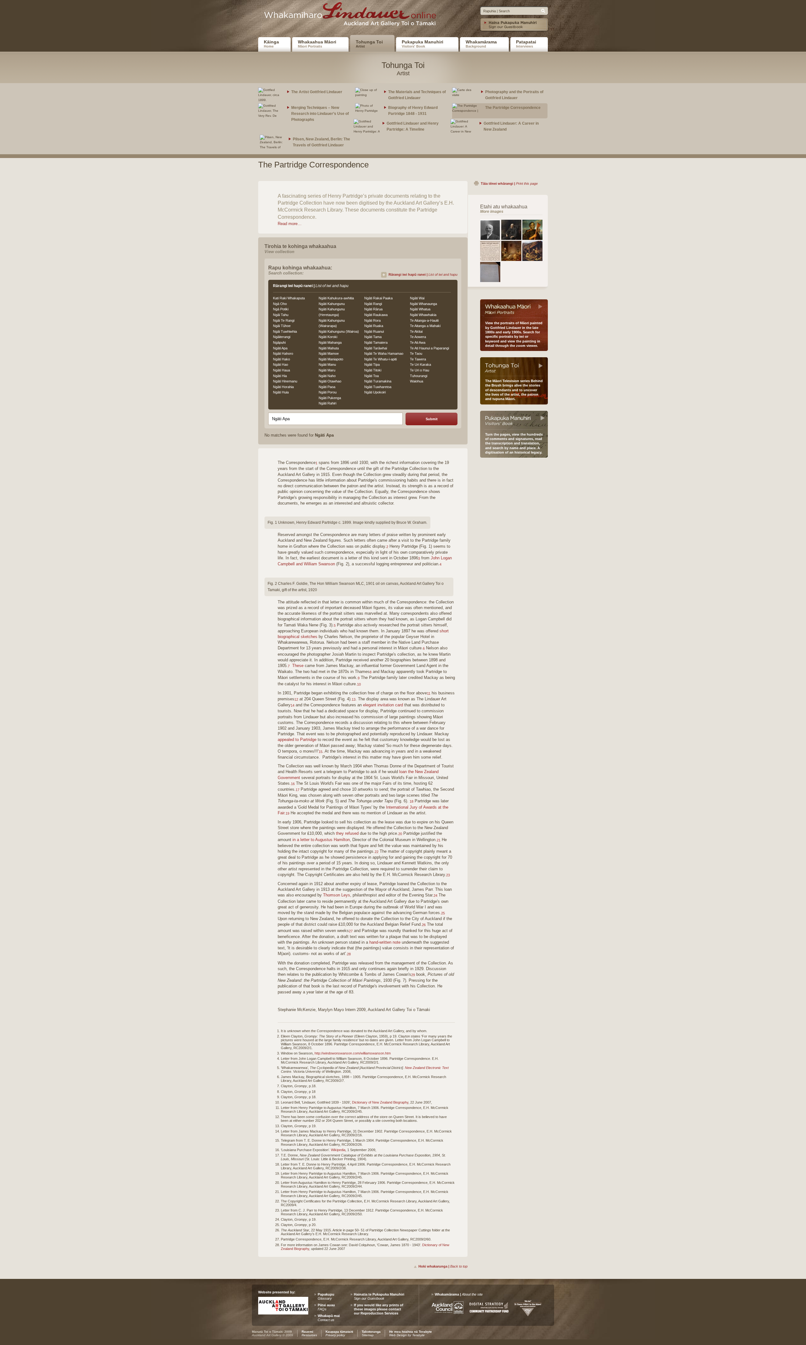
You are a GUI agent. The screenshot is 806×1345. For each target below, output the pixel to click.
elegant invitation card (383, 705)
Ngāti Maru (327, 370)
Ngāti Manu (327, 364)
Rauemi (309, 1333)
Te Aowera (418, 337)
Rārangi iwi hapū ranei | (423, 274)
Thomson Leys (336, 895)
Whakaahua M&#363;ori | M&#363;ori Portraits (514, 308)
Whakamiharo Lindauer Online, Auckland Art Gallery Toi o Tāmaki (352, 16)
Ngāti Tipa (372, 364)
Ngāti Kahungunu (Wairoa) (339, 331)
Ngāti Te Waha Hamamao (383, 353)
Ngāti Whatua (420, 309)
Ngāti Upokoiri (375, 392)
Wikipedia (338, 1150)
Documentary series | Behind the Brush (514, 366)
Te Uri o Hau (419, 370)
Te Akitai (416, 331)
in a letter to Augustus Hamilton (321, 839)
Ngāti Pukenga (330, 398)
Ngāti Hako (281, 359)
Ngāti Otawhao (330, 381)
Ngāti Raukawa (376, 315)
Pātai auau (326, 1307)
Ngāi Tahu (280, 315)
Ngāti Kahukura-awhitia (336, 298)
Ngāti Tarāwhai (375, 348)
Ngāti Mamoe (329, 353)
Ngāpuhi (279, 342)
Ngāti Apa (280, 348)
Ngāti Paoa (327, 387)
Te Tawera (418, 359)
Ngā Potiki (280, 309)
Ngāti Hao (280, 364)
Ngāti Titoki (372, 370)
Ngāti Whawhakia (423, 315)
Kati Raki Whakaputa (289, 298)
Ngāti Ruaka (373, 326)
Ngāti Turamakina (377, 381)
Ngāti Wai (417, 298)
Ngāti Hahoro (283, 353)
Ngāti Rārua (373, 309)
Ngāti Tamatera (376, 342)
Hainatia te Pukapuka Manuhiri (379, 1296)
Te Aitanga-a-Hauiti (424, 320)
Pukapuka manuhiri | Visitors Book (514, 420)
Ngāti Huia (281, 392)
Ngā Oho (280, 304)
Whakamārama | (459, 1294)
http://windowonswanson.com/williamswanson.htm (353, 1053)
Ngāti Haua (281, 370)
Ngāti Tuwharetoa (377, 387)
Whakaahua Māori (317, 43)
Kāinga (271, 43)
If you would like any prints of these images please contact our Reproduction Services (378, 1309)
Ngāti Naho (327, 376)
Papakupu (326, 1296)
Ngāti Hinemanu (285, 381)
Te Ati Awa (417, 342)
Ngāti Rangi (373, 304)
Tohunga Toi (369, 43)
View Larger (490, 230)
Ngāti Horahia (283, 387)
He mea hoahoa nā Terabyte (410, 1333)
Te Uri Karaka (420, 364)
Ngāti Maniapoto (331, 359)
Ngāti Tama (373, 337)
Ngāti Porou (328, 392)
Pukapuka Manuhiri (422, 43)
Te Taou (416, 353)
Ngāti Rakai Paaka (378, 298)
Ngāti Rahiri (327, 403)
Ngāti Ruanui (374, 331)
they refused (347, 833)
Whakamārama (481, 43)
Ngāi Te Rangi (283, 320)
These (298, 665)
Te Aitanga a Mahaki (425, 326)
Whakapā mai (329, 1318)
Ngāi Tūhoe (282, 326)
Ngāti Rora (372, 320)
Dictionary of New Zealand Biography (380, 1102)
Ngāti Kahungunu (332, 304)
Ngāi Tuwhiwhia (285, 331)
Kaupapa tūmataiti (339, 1333)
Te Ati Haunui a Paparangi (429, 348)
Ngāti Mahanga (330, 342)
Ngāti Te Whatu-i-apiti (380, 359)
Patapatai (526, 43)
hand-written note (384, 942)
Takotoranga (371, 1333)
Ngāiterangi (281, 337)
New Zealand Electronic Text (427, 1068)
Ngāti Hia (280, 376)
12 (296, 699)
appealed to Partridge (297, 739)
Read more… (290, 223)
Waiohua (416, 381)
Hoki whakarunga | (443, 1266)
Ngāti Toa (371, 376)
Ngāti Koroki (328, 337)
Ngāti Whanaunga (423, 304)
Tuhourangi (418, 376)
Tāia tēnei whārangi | (509, 183)
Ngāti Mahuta (329, 348)
